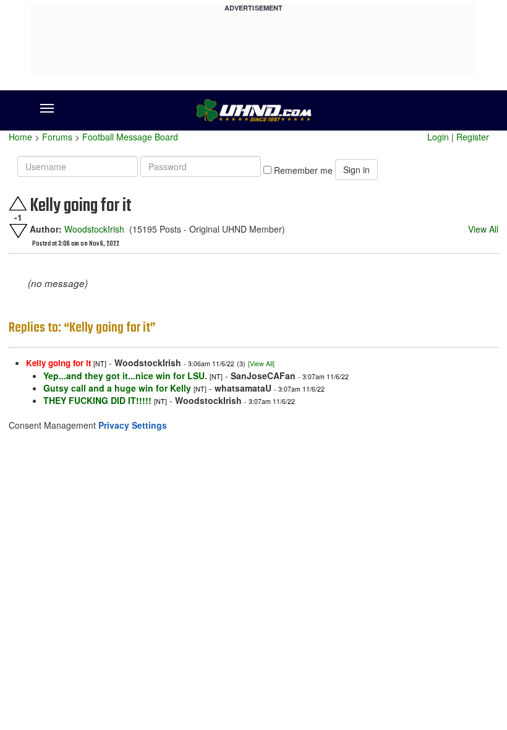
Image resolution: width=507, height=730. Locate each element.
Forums (57, 137)
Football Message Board (130, 137)
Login (438, 137)
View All (483, 229)
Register (472, 137)
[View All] (261, 363)
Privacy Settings (132, 425)
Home (20, 137)
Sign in (356, 169)
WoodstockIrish (94, 229)
